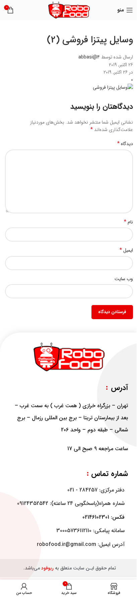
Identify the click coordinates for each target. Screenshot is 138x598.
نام (128, 222)
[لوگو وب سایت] (69, 9)
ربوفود (47, 568)
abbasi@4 (89, 57)
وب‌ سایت (124, 279)
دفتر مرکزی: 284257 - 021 (96, 490)
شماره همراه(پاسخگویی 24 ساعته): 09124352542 (71, 503)
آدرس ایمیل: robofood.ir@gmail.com (81, 544)
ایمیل (126, 250)
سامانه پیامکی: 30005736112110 (90, 530)
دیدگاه (125, 143)
